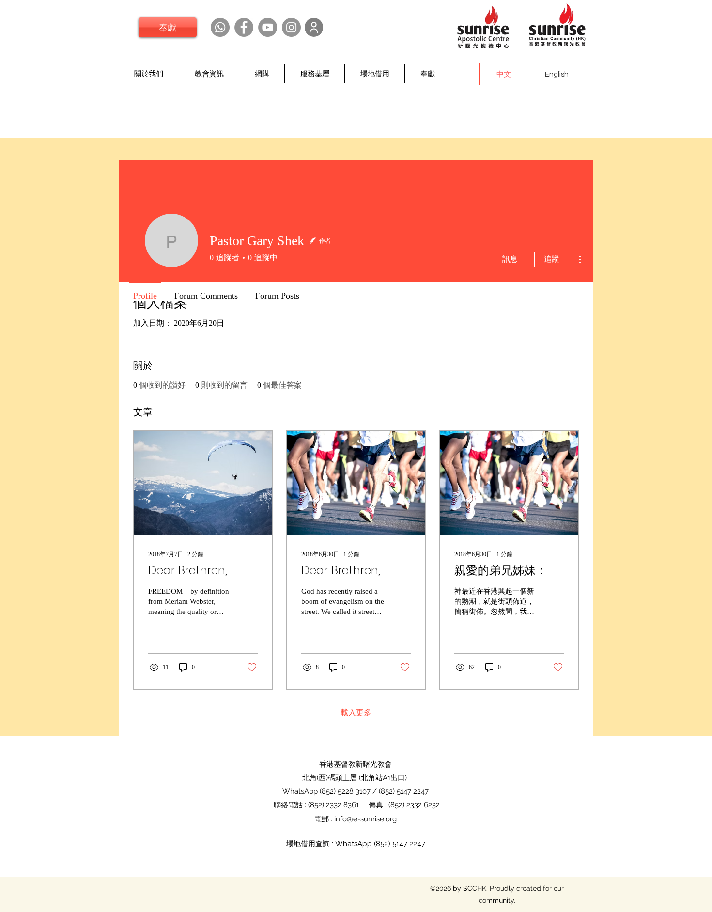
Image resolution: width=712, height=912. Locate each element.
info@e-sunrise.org (365, 819)
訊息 (510, 259)
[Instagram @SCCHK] (291, 27)
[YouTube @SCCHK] (267, 27)
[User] (314, 27)
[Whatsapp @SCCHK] (220, 27)
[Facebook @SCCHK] (243, 27)
